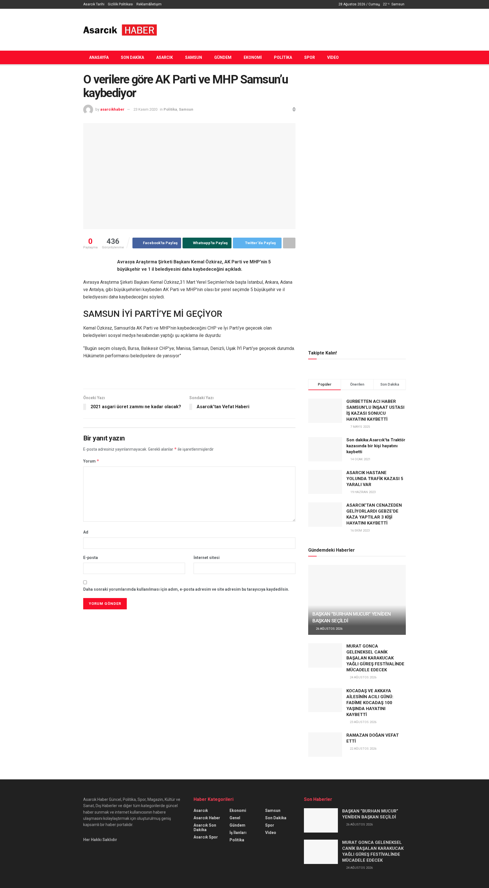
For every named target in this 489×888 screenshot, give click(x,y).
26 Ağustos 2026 (328, 629)
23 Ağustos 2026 (362, 722)
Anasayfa (99, 57)
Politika (283, 57)
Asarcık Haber (207, 818)
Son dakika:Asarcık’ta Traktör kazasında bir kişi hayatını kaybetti (375, 445)
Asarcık (164, 57)
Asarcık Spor (206, 837)
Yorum (91, 461)
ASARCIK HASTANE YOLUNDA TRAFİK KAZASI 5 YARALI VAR (374, 478)
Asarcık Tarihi (93, 4)
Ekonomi (253, 57)
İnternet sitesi (207, 557)
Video (333, 57)
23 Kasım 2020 (145, 109)
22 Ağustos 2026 (362, 749)
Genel (235, 818)
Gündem (222, 57)
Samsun (193, 57)
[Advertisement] (303, 29)
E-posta (90, 557)
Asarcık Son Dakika (205, 827)
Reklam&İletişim (149, 4)
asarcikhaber (112, 109)
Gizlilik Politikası (120, 4)
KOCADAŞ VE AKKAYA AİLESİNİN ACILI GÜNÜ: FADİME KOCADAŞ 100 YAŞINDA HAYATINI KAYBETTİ (369, 702)
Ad (85, 532)
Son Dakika (132, 57)
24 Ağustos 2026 (362, 677)
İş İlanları (238, 832)
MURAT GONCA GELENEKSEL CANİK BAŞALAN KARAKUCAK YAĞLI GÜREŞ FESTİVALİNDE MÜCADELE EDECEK (375, 658)
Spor (309, 57)
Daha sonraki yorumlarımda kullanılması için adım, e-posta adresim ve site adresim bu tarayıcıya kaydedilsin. (186, 589)
